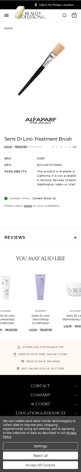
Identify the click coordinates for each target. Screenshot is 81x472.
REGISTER (21, 146)
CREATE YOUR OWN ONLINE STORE (43, 354)
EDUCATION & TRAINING (43, 361)
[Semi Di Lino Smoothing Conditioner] (40, 287)
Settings (40, 446)
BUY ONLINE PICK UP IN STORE (43, 368)
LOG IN (8, 146)
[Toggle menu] (6, 15)
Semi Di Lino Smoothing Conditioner (41, 319)
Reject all (40, 455)
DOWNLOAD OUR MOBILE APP (43, 347)
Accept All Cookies (40, 465)
